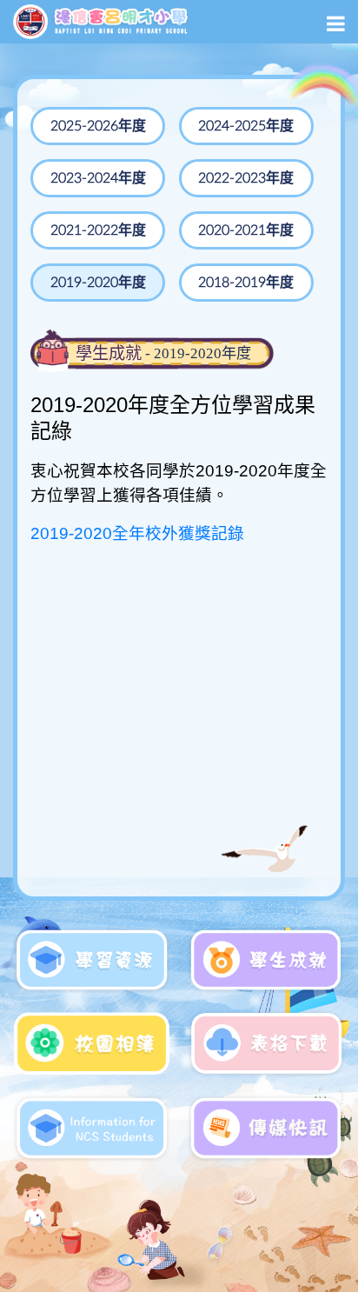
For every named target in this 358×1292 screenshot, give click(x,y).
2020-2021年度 (246, 230)
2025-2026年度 (98, 126)
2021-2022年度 (98, 230)
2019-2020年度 (98, 283)
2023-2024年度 (98, 178)
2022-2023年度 (246, 178)
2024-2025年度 (246, 126)
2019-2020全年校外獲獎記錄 (137, 533)
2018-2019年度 (246, 283)
